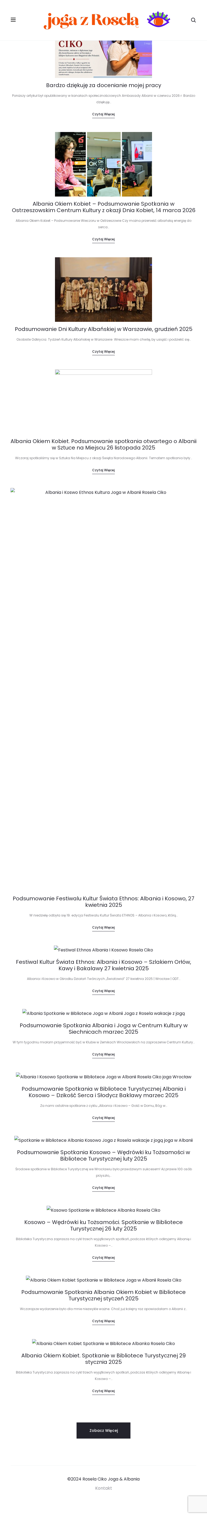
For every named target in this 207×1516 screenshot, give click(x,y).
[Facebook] (97, 1503)
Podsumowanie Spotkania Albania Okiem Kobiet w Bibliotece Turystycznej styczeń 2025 (103, 1295)
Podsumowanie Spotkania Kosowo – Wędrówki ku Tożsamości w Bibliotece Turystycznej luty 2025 (103, 1155)
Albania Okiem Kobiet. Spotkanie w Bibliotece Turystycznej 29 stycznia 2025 (103, 1359)
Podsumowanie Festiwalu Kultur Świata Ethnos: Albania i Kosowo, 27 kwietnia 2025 (103, 902)
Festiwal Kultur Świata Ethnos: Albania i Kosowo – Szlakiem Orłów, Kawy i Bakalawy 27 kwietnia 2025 (103, 965)
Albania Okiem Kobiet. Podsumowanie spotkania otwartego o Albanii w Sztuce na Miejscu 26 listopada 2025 (103, 444)
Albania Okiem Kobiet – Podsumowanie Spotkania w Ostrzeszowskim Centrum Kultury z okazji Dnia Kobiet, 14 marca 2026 (103, 207)
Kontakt (103, 1488)
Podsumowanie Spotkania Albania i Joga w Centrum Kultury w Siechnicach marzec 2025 (104, 1029)
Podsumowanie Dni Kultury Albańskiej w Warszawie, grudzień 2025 (103, 329)
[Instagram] (109, 1503)
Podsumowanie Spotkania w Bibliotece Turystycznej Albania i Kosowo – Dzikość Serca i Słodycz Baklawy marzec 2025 (104, 1092)
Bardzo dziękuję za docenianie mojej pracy (103, 85)
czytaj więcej (103, 114)
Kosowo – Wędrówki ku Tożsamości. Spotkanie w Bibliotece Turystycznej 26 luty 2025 (103, 1225)
